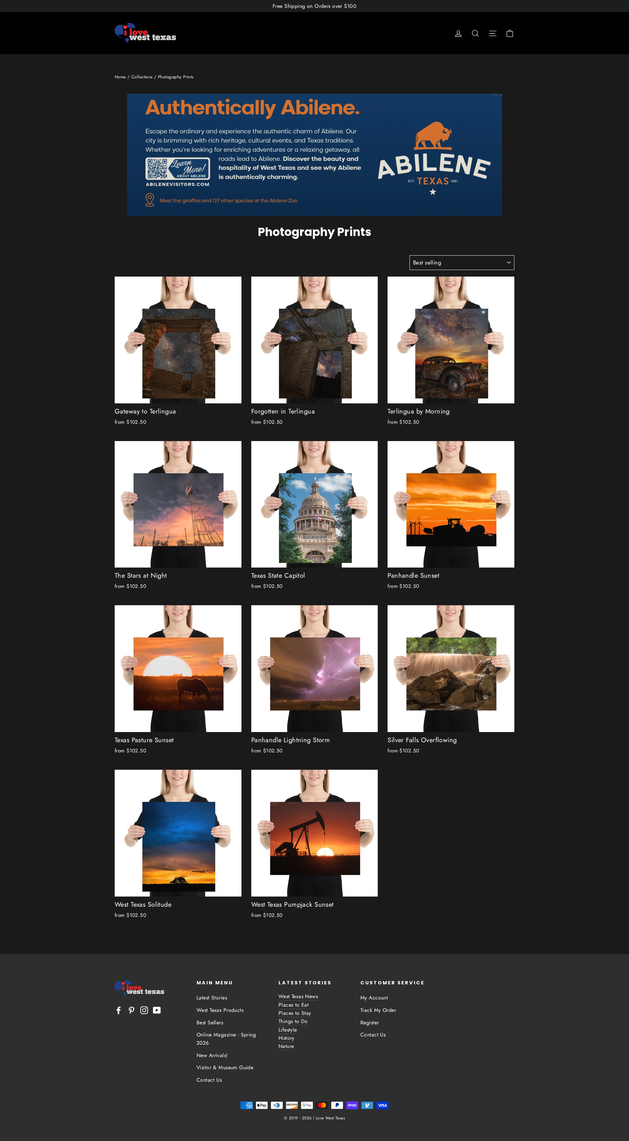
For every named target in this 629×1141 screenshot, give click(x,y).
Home (120, 77)
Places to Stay (294, 1013)
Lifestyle (287, 1030)
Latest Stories (212, 997)
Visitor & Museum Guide (225, 1067)
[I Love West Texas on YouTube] (157, 1009)
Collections (142, 77)
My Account (374, 997)
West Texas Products (220, 1010)
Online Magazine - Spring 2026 (226, 1039)
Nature (286, 1046)
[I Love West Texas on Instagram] (144, 1009)
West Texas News (298, 996)
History (286, 1038)
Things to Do (293, 1021)
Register (369, 1022)
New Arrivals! (212, 1055)
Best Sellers (210, 1022)
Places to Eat (293, 1005)
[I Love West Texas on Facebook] (119, 1009)
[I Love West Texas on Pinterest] (131, 1009)
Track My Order (378, 1010)
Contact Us (209, 1080)
